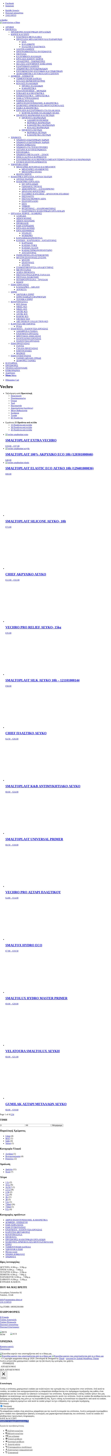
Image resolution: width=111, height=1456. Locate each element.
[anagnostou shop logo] (10, 22)
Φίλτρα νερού (11, 1415)
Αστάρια (9, 1317)
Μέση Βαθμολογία (19, 410)
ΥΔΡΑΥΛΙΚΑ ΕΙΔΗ (14, 1412)
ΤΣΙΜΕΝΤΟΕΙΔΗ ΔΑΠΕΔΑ (18, 1410)
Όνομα (14, 401)
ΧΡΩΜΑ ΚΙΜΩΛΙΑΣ (15, 1417)
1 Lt (7, 1345)
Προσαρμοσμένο (18, 398)
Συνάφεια (15, 413)
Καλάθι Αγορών (12, 10)
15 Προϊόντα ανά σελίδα (21, 425)
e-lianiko (3, 20)
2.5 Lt (8, 1352)
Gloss (7, 1299)
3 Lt (7, 1357)
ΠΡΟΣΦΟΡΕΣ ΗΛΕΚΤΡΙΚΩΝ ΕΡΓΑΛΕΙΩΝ (25, 1402)
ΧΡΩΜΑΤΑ (10, 1420)
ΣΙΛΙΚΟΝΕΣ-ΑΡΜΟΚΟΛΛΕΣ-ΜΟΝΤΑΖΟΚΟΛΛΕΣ (29, 1405)
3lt (6, 1362)
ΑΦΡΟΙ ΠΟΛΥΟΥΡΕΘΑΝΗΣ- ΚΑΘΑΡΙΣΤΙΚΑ (26, 1383)
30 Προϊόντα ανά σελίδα (21, 427)
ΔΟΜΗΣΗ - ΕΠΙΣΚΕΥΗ (16, 1385)
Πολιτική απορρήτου (14, 13)
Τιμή (13, 403)
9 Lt (7, 1372)
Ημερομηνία (16, 405)
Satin (7, 1304)
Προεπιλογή (16, 396)
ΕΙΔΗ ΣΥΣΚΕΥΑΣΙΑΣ (15, 1390)
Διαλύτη (8, 1332)
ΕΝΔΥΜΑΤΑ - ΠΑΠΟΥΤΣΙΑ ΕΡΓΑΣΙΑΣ (23, 1393)
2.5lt (7, 1355)
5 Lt (7, 1365)
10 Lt (7, 1348)
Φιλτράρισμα (57, 1288)
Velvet (8, 1306)
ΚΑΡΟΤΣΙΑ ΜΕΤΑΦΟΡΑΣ (17, 1395)
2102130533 (10, 15)
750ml (8, 1367)
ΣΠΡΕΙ (8, 1407)
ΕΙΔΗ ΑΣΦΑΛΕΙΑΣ (14, 1388)
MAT (7, 1301)
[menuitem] (58, 10)
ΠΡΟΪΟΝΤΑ (11, 1400)
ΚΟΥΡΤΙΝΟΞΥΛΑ (13, 1397)
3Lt (6, 1360)
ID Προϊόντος (17, 418)
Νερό (7, 1335)
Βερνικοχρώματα (12, 1319)
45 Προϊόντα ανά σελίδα (21, 430)
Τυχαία (14, 415)
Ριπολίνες (9, 1322)
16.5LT (8, 1350)
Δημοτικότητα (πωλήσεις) (22, 408)
